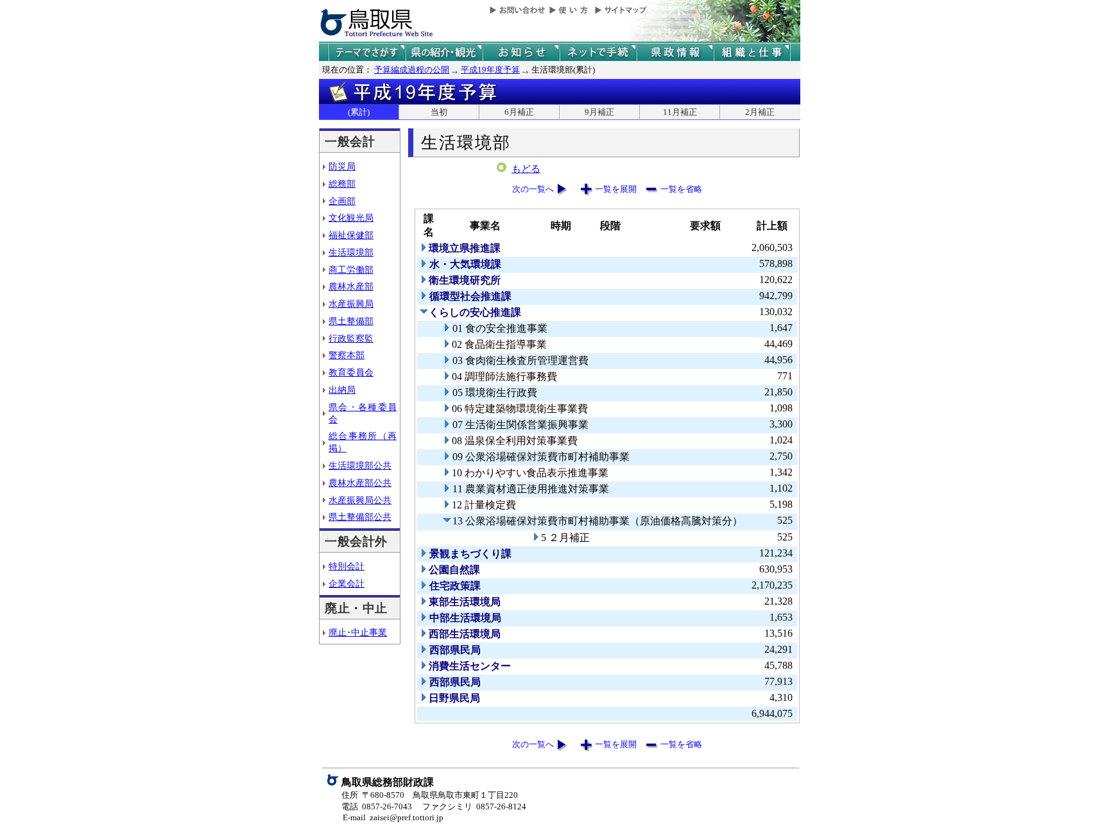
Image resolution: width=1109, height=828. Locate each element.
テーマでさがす (367, 52)
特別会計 (347, 566)
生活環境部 (351, 252)
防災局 (342, 166)
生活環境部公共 (360, 465)
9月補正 (599, 112)
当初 (439, 112)
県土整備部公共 (360, 517)
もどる (526, 169)
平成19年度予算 (490, 69)
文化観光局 (351, 217)
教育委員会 (351, 372)
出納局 (342, 389)
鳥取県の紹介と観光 (444, 52)
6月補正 (519, 112)
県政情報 (675, 52)
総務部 (342, 183)
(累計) (359, 112)
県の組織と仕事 (752, 52)
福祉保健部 (351, 235)
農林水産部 (351, 286)
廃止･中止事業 (358, 632)
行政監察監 (351, 338)
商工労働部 (351, 269)
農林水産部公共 (360, 483)
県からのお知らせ (521, 52)
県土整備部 (351, 321)
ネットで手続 (598, 52)
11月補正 (680, 112)
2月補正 (760, 112)
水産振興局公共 (360, 500)
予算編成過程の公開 (411, 69)
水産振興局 (351, 303)
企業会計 (347, 583)
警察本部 (347, 355)
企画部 (342, 201)
